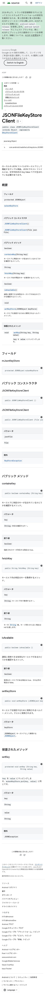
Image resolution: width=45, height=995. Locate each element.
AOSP (4, 73)
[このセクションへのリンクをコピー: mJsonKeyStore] (22, 361)
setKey (17, 332)
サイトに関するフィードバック (15, 985)
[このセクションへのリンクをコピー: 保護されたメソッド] (30, 749)
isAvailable (9, 290)
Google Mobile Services (11, 961)
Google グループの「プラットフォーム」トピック (21, 932)
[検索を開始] (26, 2)
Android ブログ (8, 924)
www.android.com (9, 957)
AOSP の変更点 (32, 35)
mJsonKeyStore (11, 206)
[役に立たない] (30, 77)
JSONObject (9, 736)
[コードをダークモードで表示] (41, 368)
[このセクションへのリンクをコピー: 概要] (10, 185)
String (13, 625)
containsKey (10, 254)
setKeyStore (10, 309)
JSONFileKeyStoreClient (15, 224)
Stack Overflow (8, 965)
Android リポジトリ (9, 887)
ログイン (38, 3)
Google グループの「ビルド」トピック (16, 936)
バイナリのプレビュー (10, 899)
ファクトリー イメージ (10, 903)
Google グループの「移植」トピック (16, 939)
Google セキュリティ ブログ (12, 928)
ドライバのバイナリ (9, 906)
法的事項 (33, 977)
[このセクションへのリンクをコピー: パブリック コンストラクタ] (39, 383)
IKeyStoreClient (9, 133)
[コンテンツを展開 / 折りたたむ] (18, 83)
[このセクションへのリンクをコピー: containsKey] (17, 483)
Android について (8, 977)
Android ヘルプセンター (11, 949)
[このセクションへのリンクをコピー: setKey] (12, 757)
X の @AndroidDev (9, 920)
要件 (3, 891)
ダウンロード (7, 895)
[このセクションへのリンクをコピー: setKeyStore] (18, 691)
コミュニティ (23, 977)
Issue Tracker (7, 969)
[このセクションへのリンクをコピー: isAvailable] (15, 638)
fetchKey (8, 273)
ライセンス (7, 981)
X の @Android (7, 916)
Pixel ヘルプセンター (9, 953)
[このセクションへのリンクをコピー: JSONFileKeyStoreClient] (31, 390)
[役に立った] (26, 77)
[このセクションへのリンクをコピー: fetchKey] (14, 558)
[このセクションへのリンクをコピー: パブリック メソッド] (31, 476)
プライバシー (19, 981)
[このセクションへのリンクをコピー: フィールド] (18, 353)
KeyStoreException (13, 461)
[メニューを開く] (3, 3)
